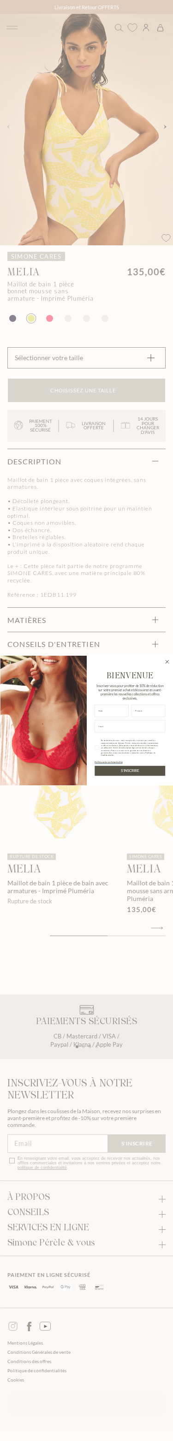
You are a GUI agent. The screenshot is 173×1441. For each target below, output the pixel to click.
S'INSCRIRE (130, 771)
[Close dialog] (167, 662)
